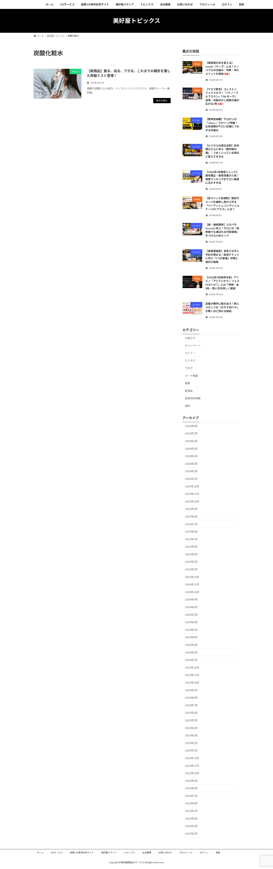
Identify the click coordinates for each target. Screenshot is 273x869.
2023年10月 (192, 682)
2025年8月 (191, 516)
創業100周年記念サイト (82, 852)
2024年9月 (191, 599)
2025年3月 (191, 554)
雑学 (187, 405)
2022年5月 (191, 810)
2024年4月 (191, 637)
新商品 (189, 390)
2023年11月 (192, 675)
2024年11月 (192, 584)
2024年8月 (191, 607)
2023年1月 (191, 750)
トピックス (129, 852)
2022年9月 (191, 780)
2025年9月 (191, 508)
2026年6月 (191, 441)
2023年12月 (192, 667)
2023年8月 (191, 697)
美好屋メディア (109, 852)
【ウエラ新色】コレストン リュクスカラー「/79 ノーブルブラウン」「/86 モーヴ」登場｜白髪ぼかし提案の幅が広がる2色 (222, 96)
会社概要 (146, 852)
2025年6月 (191, 531)
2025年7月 (191, 524)
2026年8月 (191, 425)
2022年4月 (191, 818)
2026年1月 (191, 478)
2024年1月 (191, 659)
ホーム (40, 852)
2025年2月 (191, 561)
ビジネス (190, 360)
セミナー (190, 352)
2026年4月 (191, 456)
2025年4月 (191, 546)
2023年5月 (191, 720)
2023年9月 (191, 690)
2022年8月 (191, 788)
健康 (187, 383)
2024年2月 (191, 652)
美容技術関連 (193, 398)
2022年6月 (191, 803)
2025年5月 (191, 539)
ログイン (204, 852)
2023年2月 (191, 742)
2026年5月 (191, 448)
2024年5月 (191, 629)
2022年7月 (191, 795)
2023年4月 (191, 727)
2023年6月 (191, 712)
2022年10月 (192, 773)
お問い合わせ (165, 852)
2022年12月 (192, 758)
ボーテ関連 (191, 375)
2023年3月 (191, 735)
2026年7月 (191, 433)
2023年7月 (191, 705)
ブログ (189, 368)
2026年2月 (191, 471)
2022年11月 (192, 765)
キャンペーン (192, 345)
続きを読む (162, 100)
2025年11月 (192, 493)
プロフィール (185, 852)
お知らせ (190, 337)
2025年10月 (192, 501)
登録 (218, 852)
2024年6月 (191, 622)
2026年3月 (191, 463)
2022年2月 (191, 833)
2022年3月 (191, 826)
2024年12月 (192, 576)
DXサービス (57, 852)
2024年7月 (191, 614)
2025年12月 (192, 486)
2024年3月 (191, 644)
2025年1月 (191, 569)
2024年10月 (192, 591)
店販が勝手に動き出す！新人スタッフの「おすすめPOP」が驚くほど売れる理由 (222, 307)
